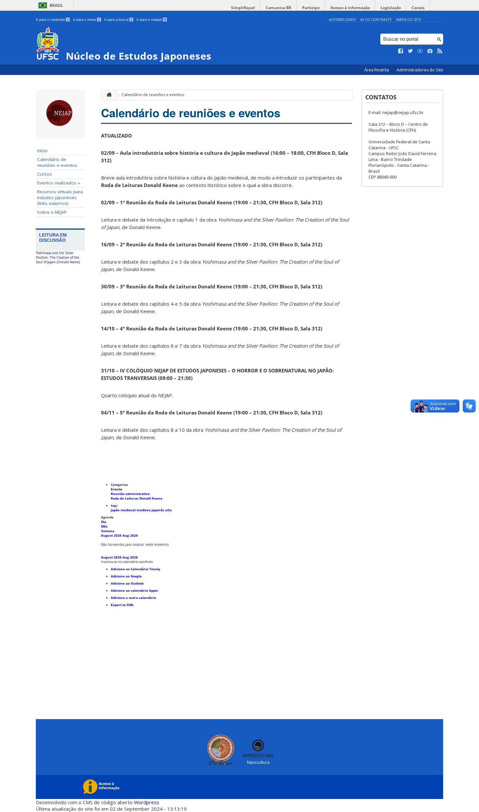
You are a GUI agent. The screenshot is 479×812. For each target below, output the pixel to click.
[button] (127, 561)
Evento (116, 489)
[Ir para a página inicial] (107, 95)
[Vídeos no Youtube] (420, 51)
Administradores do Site (420, 70)
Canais (418, 7)
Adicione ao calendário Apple (134, 590)
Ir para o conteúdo (52, 20)
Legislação (391, 7)
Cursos (44, 174)
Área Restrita (377, 70)
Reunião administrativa (130, 493)
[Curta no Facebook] (400, 51)
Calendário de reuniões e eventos (57, 162)
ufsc (168, 510)
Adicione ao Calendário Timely (135, 569)
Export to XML (122, 604)
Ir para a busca (118, 20)
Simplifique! (243, 7)
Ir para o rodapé (151, 20)
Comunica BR (278, 7)
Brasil (56, 5)
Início (42, 150)
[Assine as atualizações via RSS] (440, 51)
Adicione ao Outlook (127, 583)
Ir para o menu (86, 20)
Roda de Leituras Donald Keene (136, 498)
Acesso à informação (350, 7)
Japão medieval (124, 510)
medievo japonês (151, 510)
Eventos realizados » (58, 183)
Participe (311, 7)
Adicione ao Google (126, 576)
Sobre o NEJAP (52, 212)
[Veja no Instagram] (430, 51)
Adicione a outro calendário (133, 597)
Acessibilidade (342, 19)
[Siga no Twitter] (410, 51)
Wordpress (146, 802)
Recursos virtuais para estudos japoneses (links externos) (60, 197)
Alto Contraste (376, 19)
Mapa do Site (408, 19)
